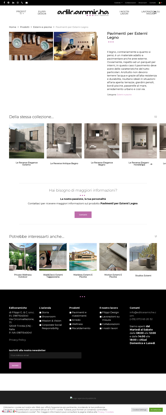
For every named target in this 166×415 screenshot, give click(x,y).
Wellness (77, 324)
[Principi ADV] (83, 399)
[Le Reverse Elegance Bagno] (101, 140)
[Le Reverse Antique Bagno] (64, 140)
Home (12, 27)
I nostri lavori (110, 328)
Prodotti (24, 27)
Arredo (76, 319)
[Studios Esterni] (143, 257)
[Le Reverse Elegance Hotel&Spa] (139, 140)
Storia (45, 312)
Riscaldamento (81, 328)
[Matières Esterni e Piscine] (83, 257)
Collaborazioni (111, 324)
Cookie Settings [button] (139, 410)
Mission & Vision (51, 320)
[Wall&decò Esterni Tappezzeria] (53, 257)
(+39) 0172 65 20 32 (141, 319)
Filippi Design (110, 312)
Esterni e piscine (42, 27)
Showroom (49, 316)
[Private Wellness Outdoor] (23, 257)
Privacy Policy (17, 339)
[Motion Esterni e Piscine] (113, 257)
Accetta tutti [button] (156, 410)
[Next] (151, 164)
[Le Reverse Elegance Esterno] (26, 140)
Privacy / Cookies (106, 412)
